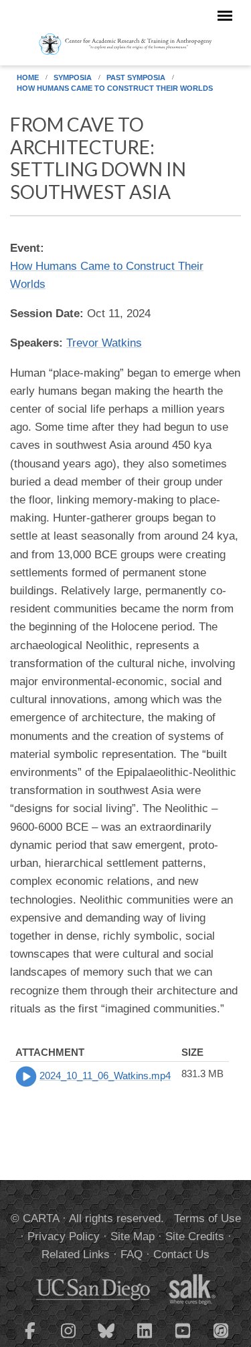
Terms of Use (207, 1218)
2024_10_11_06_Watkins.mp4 (105, 1075)
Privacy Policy (63, 1236)
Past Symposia (135, 77)
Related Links (75, 1254)
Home (28, 77)
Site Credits (194, 1236)
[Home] (125, 43)
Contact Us (181, 1254)
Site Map (132, 1236)
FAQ (131, 1254)
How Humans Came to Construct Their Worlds (115, 88)
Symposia (73, 77)
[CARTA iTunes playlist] (221, 1329)
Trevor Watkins (104, 343)
